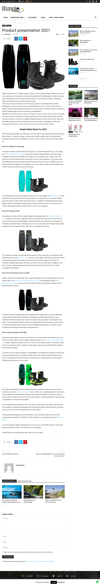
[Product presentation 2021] (73, 61)
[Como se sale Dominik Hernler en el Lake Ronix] (75, 95)
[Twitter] (93, 1)
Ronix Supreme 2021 (23, 392)
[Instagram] (89, 1)
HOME (6, 17)
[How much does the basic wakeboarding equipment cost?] (12, 492)
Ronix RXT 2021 (23, 258)
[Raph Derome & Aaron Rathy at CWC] (91, 95)
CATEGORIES (32, 17)
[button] (95, 18)
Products (9, 25)
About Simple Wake (56, 17)
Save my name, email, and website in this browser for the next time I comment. (28, 552)
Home (4, 23)
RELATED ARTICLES (9, 481)
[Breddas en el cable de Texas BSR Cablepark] (91, 112)
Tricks (47, 497)
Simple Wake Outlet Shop (10, 454)
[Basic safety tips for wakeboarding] (33, 492)
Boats (4, 497)
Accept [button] (54, 582)
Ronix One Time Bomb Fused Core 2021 (27, 280)
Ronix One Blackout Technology (14, 154)
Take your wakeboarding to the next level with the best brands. (50, 455)
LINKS (43, 17)
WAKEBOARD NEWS (17, 17)
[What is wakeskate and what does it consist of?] (55, 492)
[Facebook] (86, 1)
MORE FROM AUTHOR (24, 481)
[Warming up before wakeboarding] (75, 128)
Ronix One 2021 (55, 196)
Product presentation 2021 (87, 59)
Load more (82, 78)
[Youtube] (96, 1)
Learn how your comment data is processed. (40, 561)
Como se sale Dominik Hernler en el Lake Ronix (75, 102)
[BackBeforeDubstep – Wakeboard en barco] (75, 112)
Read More (61, 582)
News (8, 23)
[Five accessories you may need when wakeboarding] (73, 52)
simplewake (7, 34)
